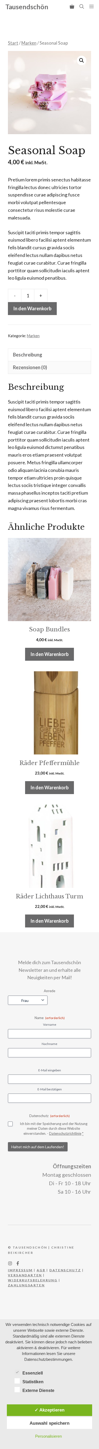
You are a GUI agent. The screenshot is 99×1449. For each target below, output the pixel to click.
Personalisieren (48, 1436)
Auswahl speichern (49, 1423)
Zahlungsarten (26, 1285)
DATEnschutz (65, 1270)
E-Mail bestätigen (49, 1089)
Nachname (49, 1044)
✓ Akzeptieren (49, 1410)
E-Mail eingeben (49, 1070)
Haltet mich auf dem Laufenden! (37, 1147)
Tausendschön (26, 7)
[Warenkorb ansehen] (72, 6)
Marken (28, 43)
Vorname (49, 1024)
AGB (41, 1270)
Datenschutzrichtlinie (65, 1133)
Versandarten (25, 1275)
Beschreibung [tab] (27, 355)
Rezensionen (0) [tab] (30, 367)
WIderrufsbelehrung (32, 1280)
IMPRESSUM (20, 1270)
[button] (82, 6)
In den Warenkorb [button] (49, 654)
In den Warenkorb (32, 308)
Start (13, 43)
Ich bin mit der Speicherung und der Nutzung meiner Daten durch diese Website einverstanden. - (53, 1129)
